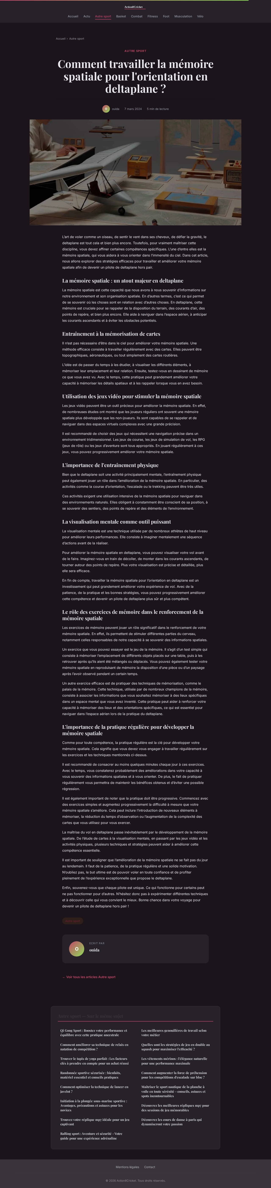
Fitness (153, 16)
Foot (166, 16)
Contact (149, 1167)
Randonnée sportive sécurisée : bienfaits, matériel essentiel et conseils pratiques (90, 1075)
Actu (86, 16)
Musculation (183, 16)
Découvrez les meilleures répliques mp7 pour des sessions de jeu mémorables (175, 1107)
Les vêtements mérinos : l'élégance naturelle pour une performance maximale (174, 1060)
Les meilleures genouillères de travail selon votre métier (173, 1032)
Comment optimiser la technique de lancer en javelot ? (94, 1089)
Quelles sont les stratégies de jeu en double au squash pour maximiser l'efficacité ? (175, 1046)
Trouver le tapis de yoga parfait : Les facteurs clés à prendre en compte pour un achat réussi (94, 1060)
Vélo (200, 16)
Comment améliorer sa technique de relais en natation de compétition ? (94, 1046)
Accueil (73, 16)
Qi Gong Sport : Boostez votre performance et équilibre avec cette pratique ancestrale (93, 1032)
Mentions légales (127, 1167)
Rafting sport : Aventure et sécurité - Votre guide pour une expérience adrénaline (91, 1135)
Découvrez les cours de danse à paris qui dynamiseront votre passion (171, 1121)
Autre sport (103, 16)
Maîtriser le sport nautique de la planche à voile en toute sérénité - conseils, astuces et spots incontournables (173, 1091)
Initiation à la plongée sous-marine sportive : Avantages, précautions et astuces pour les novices (93, 1105)
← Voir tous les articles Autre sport (88, 977)
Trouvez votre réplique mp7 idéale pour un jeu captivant (94, 1121)
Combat (136, 16)
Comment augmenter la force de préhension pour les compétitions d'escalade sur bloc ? (174, 1075)
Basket (121, 16)
